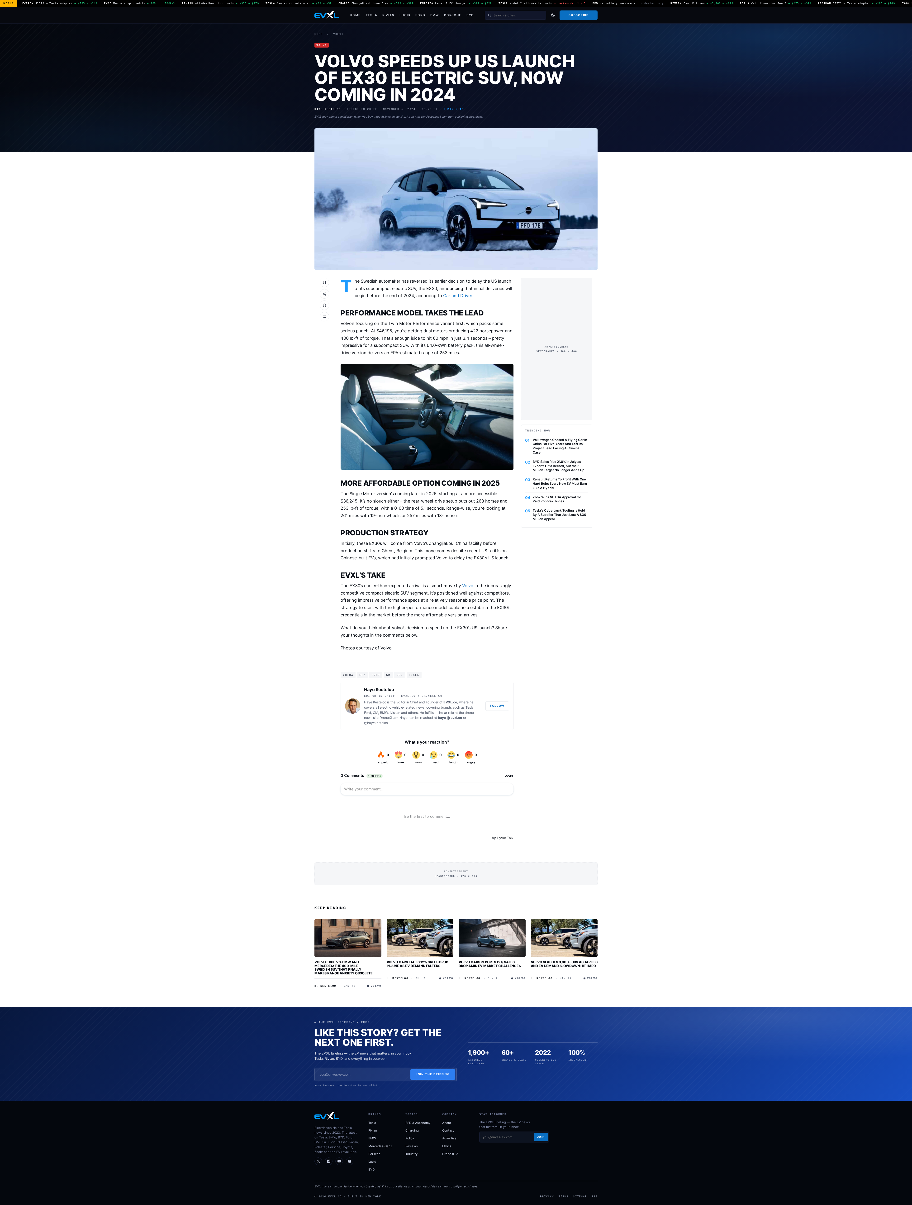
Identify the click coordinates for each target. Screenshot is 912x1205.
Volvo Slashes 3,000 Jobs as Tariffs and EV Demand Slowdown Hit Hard (564, 964)
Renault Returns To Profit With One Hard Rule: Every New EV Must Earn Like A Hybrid (560, 483)
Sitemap (580, 1196)
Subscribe (578, 15)
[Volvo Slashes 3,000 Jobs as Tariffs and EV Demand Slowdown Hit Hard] (564, 938)
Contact (448, 1130)
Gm (388, 674)
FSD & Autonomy (417, 1123)
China (348, 674)
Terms (563, 1196)
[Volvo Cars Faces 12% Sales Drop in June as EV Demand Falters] (420, 938)
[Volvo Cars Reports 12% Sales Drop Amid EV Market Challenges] (492, 938)
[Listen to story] (324, 305)
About (446, 1123)
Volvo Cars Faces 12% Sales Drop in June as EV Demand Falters (417, 964)
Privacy (547, 1196)
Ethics (446, 1146)
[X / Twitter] (318, 1161)
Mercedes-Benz (380, 1146)
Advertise (449, 1138)
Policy (409, 1138)
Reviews (411, 1146)
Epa (362, 674)
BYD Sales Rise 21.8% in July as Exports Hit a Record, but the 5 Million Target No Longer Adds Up (558, 466)
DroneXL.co (389, 718)
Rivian (388, 15)
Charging (412, 1130)
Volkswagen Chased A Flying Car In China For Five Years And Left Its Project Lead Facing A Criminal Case (560, 446)
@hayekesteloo (376, 723)
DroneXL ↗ (450, 1154)
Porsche (452, 15)
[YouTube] (339, 1161)
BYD (470, 15)
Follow (497, 705)
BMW (434, 15)
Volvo (338, 34)
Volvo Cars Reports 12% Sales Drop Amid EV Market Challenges (490, 964)
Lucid (404, 15)
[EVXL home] (326, 15)
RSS (595, 1196)
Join (541, 1136)
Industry (411, 1154)
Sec (400, 674)
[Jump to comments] (324, 316)
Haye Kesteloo (379, 689)
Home (355, 15)
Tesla (371, 15)
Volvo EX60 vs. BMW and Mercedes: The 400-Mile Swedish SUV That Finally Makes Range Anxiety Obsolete (343, 967)
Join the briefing (433, 1074)
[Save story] (324, 282)
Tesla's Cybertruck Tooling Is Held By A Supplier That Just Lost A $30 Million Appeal (559, 514)
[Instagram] (349, 1161)
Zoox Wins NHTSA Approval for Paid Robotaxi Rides (557, 499)
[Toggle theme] (553, 15)
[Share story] (324, 294)
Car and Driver (457, 295)
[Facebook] (328, 1161)
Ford (420, 15)
